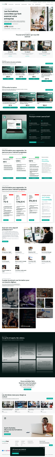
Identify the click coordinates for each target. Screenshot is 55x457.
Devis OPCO (22, 442)
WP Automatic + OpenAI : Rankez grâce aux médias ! (20, 74)
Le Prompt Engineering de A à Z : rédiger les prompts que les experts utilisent (10, 103)
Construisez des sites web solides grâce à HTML (44, 103)
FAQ (21, 445)
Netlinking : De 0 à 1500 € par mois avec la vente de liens (8, 74)
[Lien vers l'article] (8, 406)
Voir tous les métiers (5, 241)
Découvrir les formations (33, 142)
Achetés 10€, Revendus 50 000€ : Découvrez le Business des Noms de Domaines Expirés (46, 75)
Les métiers (16, 443)
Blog (21, 444)
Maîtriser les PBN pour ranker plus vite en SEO (34, 74)
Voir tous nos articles (49, 398)
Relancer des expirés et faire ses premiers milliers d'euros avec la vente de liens (33, 208)
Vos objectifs (16, 444)
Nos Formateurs (16, 445)
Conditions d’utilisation (50, 454)
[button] (47, 4)
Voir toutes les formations (49, 63)
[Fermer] (44, 448)
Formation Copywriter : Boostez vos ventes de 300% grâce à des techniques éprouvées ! (8, 213)
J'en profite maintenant (15, 453)
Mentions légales (45, 454)
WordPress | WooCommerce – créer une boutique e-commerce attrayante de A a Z (34, 167)
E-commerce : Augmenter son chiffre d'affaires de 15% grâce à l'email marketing (34, 171)
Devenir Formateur (23, 443)
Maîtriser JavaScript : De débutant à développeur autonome (26, 103)
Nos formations (16, 442)
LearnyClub (5, 454)
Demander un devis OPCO (27, 389)
